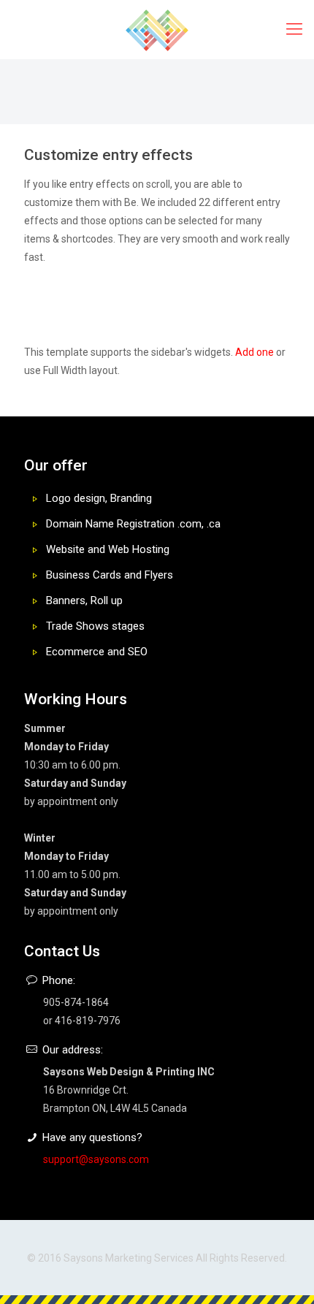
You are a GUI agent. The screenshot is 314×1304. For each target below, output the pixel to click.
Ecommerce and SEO (97, 651)
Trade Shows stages (95, 626)
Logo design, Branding (99, 498)
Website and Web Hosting (107, 549)
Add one (254, 352)
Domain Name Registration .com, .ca (133, 523)
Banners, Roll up (84, 600)
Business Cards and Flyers (109, 575)
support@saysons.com (96, 1159)
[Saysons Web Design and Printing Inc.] (157, 29)
